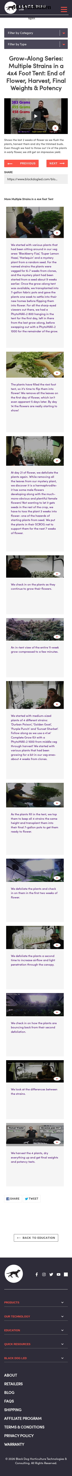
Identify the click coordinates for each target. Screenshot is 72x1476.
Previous (28, 163)
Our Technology (17, 1316)
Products (11, 1302)
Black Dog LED (15, 1358)
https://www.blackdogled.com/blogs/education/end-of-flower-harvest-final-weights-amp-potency (37, 179)
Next (53, 163)
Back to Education (39, 1237)
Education (12, 1330)
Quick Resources (17, 1344)
